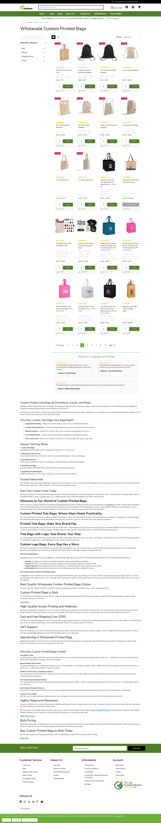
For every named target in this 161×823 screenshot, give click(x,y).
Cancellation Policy (29, 779)
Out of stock (130, 204)
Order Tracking (28, 782)
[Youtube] (42, 801)
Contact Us (26, 765)
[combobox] (71, 7)
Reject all (16, 820)
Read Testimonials (27, 716)
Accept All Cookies (29, 820)
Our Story (57, 765)
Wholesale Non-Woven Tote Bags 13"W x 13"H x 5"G (86, 308)
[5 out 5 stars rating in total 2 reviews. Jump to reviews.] (127, 67)
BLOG (60, 14)
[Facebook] (21, 801)
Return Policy (27, 775)
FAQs (52, 14)
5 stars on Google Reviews (99, 710)
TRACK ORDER (116, 14)
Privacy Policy (89, 765)
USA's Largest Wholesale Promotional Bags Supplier (80, 2)
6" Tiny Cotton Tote (62, 180)
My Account (120, 765)
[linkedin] (33, 801)
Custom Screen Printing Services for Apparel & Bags (85, 245)
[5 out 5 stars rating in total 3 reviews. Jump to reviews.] (60, 240)
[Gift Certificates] (133, 7)
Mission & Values (60, 768)
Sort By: (118, 37)
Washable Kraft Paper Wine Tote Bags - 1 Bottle (130, 308)
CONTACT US (85, 14)
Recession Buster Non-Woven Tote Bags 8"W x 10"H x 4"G (64, 308)
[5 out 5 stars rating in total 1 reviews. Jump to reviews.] (104, 122)
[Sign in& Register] (126, 7)
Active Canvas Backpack (130, 70)
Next (111, 345)
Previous (61, 345)
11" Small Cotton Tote (85, 180)
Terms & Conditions (91, 768)
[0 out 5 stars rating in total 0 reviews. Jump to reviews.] (60, 67)
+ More (68, 77)
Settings (6, 820)
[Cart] (139, 7)
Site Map (88, 784)
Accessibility (89, 772)
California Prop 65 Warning (94, 781)
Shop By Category (28, 42)
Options (68, 86)
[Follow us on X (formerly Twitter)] (29, 801)
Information (89, 760)
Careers (56, 775)
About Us (56, 760)
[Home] (24, 22)
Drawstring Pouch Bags (130, 125)
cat (53, 37)
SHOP (41, 14)
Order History (120, 768)
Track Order (120, 775)
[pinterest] (38, 801)
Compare (61, 90)
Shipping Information (30, 772)
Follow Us (26, 796)
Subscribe (136, 748)
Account (118, 760)
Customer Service (31, 760)
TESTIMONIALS (100, 14)
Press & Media (59, 779)
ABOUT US (70, 14)
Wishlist (118, 772)
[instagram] (25, 801)
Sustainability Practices (62, 772)
